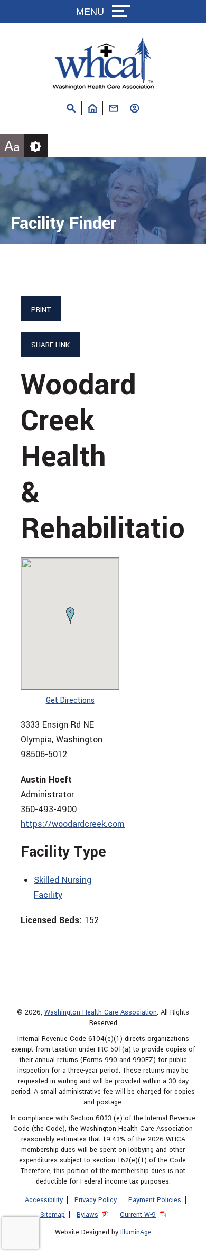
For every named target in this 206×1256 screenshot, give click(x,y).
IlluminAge (136, 1232)
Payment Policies (154, 1200)
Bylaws (87, 1214)
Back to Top (182, 1242)
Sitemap (52, 1214)
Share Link (50, 345)
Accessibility (44, 1200)
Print (41, 309)
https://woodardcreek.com (73, 824)
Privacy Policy (95, 1200)
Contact (113, 108)
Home (92, 108)
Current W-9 (138, 1214)
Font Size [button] (12, 146)
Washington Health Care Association (100, 1012)
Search (71, 108)
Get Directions (70, 700)
